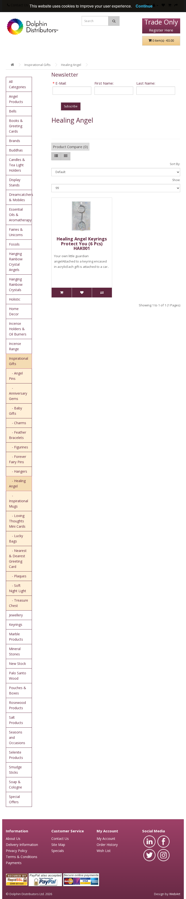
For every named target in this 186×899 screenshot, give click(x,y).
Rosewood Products (17, 705)
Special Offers (14, 799)
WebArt (174, 894)
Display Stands (14, 182)
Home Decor (14, 311)
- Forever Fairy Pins (17, 459)
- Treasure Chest (18, 603)
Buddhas (16, 150)
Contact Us (60, 838)
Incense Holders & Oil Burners (17, 328)
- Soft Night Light (17, 588)
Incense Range (15, 346)
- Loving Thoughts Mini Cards (17, 521)
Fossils (14, 244)
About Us (13, 838)
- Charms (17, 423)
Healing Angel (71, 65)
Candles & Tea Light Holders (17, 165)
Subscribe (71, 106)
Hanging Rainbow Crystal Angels (16, 261)
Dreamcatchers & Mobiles (20, 197)
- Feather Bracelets (17, 435)
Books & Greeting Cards (16, 126)
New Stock (17, 663)
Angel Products (16, 99)
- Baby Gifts (15, 411)
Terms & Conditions (21, 856)
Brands (14, 140)
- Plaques (17, 576)
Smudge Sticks (15, 770)
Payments (14, 862)
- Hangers (18, 471)
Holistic (14, 299)
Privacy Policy (16, 850)
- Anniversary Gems (18, 393)
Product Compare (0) (70, 146)
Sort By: (175, 164)
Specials (57, 850)
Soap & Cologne (15, 784)
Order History (107, 844)
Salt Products (16, 720)
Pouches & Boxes (17, 690)
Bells (12, 111)
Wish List (104, 850)
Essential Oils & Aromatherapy (20, 214)
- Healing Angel (17, 483)
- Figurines (18, 447)
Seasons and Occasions (17, 737)
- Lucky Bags (16, 538)
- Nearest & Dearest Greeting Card (18, 558)
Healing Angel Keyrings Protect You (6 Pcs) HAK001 (81, 243)
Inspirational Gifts (37, 65)
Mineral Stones (15, 651)
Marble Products (16, 637)
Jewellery (16, 615)
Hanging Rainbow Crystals (16, 284)
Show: (176, 180)
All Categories (17, 84)
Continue (144, 6)
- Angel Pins (16, 376)
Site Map (58, 844)
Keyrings (15, 624)
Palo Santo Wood (17, 676)
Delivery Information (22, 844)
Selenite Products (16, 755)
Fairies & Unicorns (16, 232)
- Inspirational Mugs (18, 501)
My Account (106, 838)
